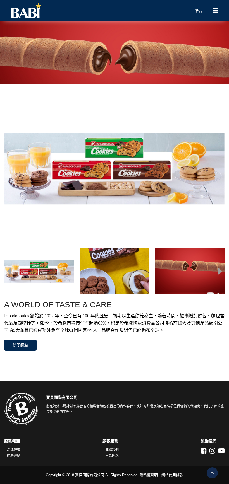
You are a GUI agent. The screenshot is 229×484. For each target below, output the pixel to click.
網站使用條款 (172, 475)
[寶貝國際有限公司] (98, 10)
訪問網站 (20, 345)
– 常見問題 (110, 456)
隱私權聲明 (149, 475)
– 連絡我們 (110, 450)
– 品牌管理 (12, 450)
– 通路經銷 (12, 456)
